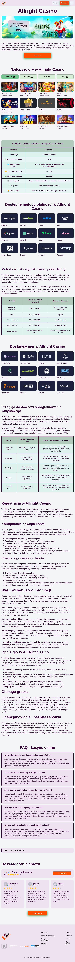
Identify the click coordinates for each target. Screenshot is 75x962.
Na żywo (27, 76)
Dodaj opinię (62, 873)
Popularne (8, 76)
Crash (45, 76)
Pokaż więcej (37, 913)
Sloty (63, 76)
